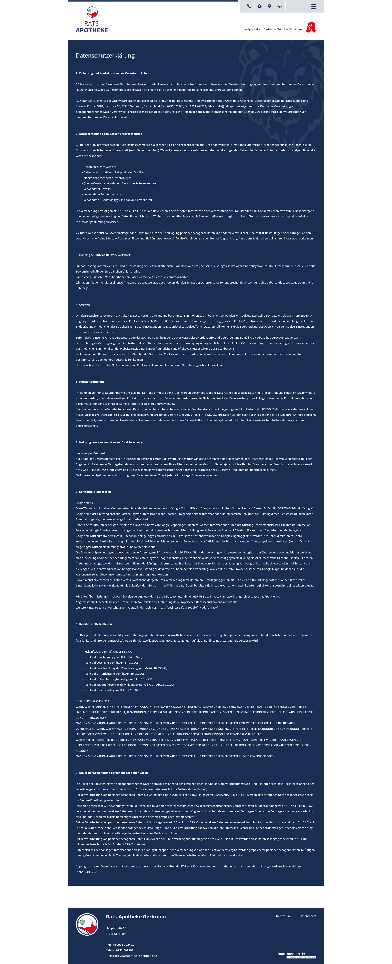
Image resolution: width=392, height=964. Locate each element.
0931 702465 (125, 945)
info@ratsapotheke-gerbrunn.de (238, 106)
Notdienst (279, 6)
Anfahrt (269, 6)
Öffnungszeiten (259, 6)
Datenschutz (308, 916)
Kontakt (249, 6)
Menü (314, 6)
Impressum (283, 916)
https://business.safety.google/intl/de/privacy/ (188, 607)
